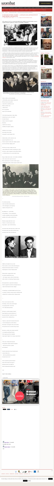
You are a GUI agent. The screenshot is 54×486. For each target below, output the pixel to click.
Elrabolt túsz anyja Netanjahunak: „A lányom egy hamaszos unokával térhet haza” (46, 103)
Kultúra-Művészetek (25, 17)
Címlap (3, 12)
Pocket (12, 409)
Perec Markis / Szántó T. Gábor (9, 17)
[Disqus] (20, 425)
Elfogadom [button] (50, 478)
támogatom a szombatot (46, 3)
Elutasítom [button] (25, 480)
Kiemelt (6, 12)
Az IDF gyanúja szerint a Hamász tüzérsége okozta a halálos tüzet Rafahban (46, 109)
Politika (30, 17)
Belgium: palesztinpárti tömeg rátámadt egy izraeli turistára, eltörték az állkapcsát (46, 113)
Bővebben (29, 480)
